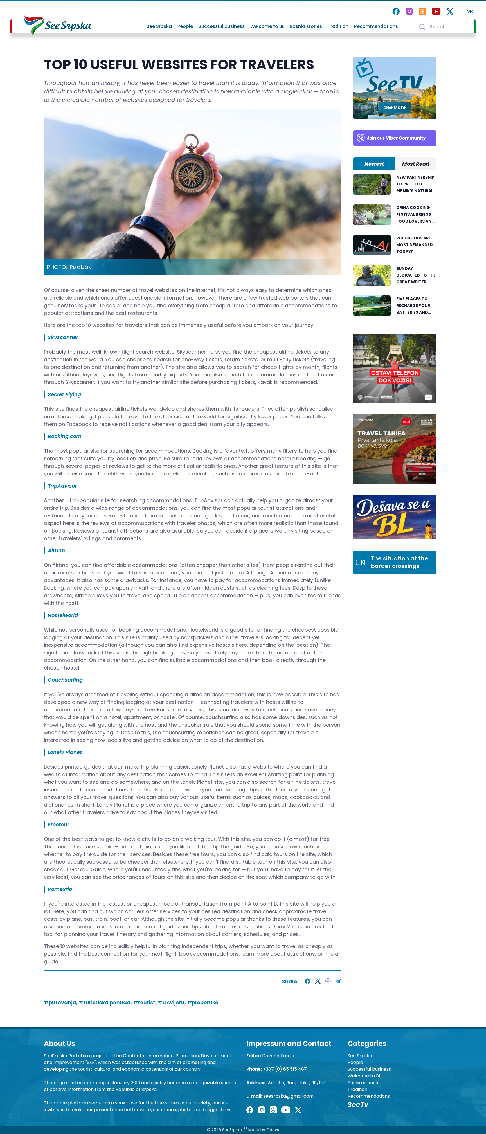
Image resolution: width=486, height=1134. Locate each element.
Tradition (338, 26)
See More (395, 107)
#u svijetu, (172, 1002)
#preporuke (202, 1002)
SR (470, 11)
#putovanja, (61, 1002)
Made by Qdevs (263, 1130)
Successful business (222, 26)
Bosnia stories (306, 26)
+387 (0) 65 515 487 (285, 1069)
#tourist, (145, 1002)
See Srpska (159, 26)
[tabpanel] (394, 248)
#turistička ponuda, (106, 1002)
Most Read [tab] (415, 163)
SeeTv (358, 1104)
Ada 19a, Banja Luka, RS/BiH (297, 1082)
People (185, 26)
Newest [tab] (374, 163)
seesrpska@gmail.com (288, 1096)
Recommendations (376, 26)
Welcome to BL (267, 26)
